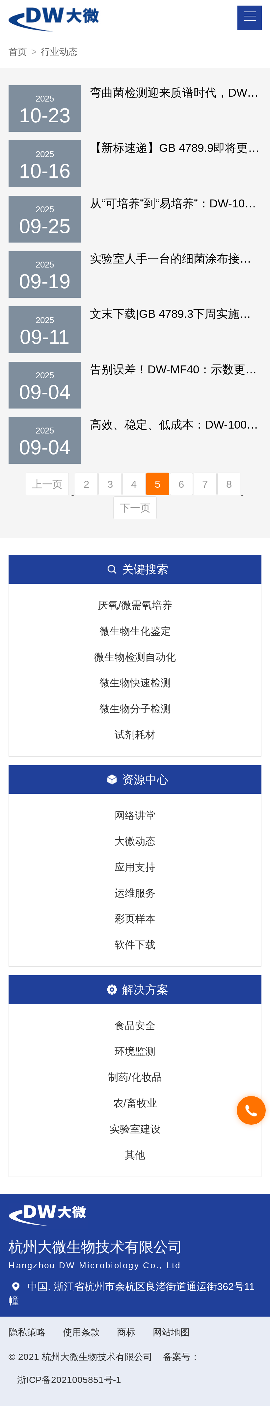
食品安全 (135, 1025)
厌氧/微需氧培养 (135, 605)
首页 (18, 51)
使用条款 (81, 1332)
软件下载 (135, 944)
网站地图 (171, 1332)
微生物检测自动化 (135, 657)
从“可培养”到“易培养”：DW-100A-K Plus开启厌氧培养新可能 (175, 203)
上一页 (47, 484)
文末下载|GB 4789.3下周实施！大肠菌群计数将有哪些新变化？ (175, 313)
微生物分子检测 (135, 708)
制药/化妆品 (135, 1077)
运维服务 (135, 893)
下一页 (135, 507)
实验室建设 (135, 1129)
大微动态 (135, 841)
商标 (126, 1332)
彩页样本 (135, 918)
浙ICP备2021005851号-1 (69, 1379)
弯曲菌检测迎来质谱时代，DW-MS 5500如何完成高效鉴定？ (175, 92)
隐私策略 (27, 1332)
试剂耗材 (135, 734)
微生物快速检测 (135, 682)
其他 (135, 1154)
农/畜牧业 (135, 1103)
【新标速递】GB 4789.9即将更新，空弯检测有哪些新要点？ (175, 147)
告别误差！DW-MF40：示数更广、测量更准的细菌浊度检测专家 (175, 369)
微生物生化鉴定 (135, 631)
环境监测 (135, 1051)
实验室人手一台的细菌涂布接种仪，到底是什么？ (175, 258)
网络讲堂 (135, 815)
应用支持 (135, 867)
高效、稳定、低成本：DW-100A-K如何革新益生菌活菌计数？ (175, 424)
